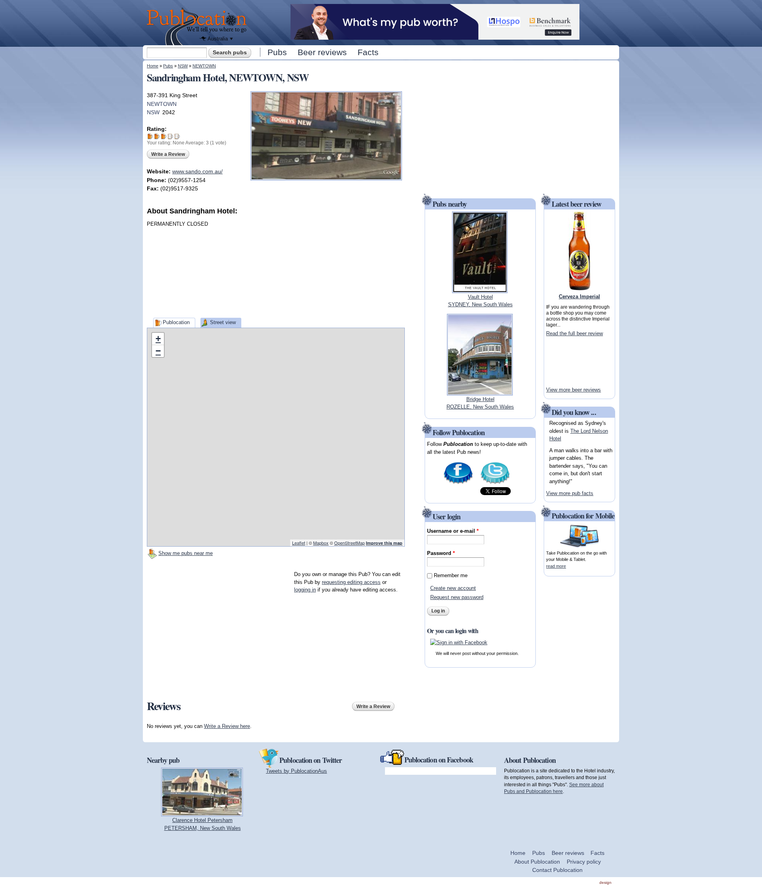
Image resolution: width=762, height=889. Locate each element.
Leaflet (298, 543)
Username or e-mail (453, 531)
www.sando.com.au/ (197, 171)
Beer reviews (322, 52)
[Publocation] (198, 26)
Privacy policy (584, 861)
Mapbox (321, 543)
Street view (223, 322)
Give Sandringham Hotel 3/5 (163, 136)
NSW (183, 65)
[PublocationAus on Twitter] (495, 483)
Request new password (456, 597)
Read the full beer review (574, 333)
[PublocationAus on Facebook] (458, 483)
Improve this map (384, 543)
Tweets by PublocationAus (296, 771)
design (605, 882)
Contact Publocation (557, 870)
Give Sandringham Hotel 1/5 (150, 136)
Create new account (453, 588)
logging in (305, 590)
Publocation (176, 322)
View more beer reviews (573, 390)
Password (441, 553)
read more (556, 566)
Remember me (451, 575)
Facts (368, 52)
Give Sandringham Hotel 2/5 (157, 136)
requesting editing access (351, 582)
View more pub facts (569, 493)
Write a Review (168, 154)
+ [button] (158, 339)
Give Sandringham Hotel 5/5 (177, 136)
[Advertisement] (345, 265)
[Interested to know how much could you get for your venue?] (435, 36)
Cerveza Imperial (579, 297)
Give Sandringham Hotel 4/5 (170, 136)
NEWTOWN (204, 65)
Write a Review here (227, 726)
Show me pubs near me (185, 553)
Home (152, 65)
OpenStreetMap (349, 543)
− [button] (158, 351)
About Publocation (537, 861)
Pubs (277, 52)
